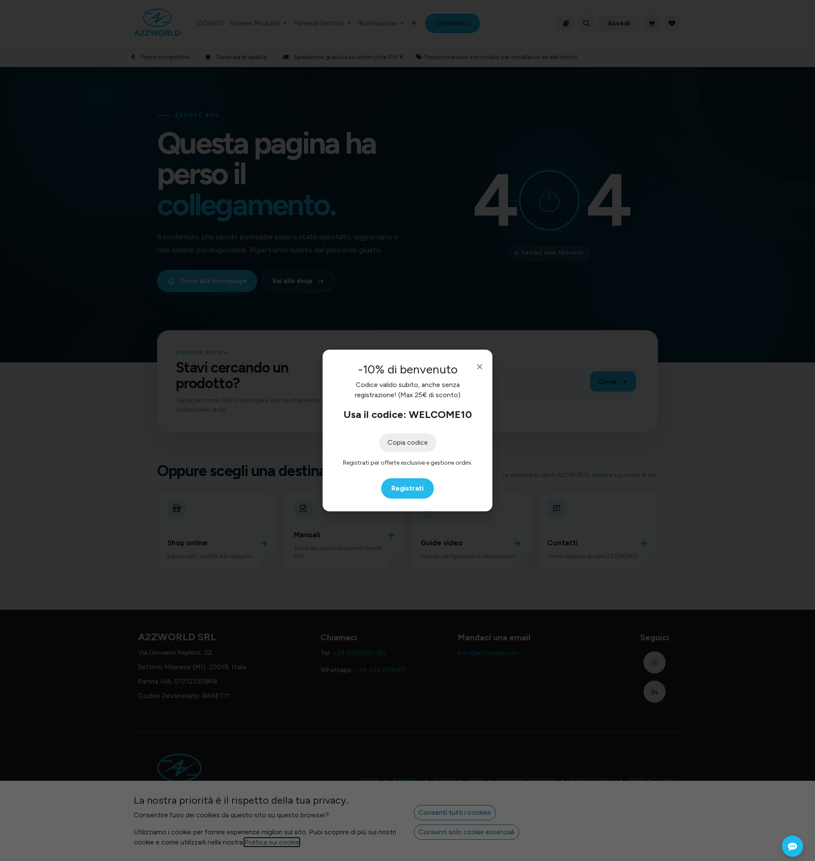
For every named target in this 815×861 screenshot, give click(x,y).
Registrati (407, 488)
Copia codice (408, 442)
